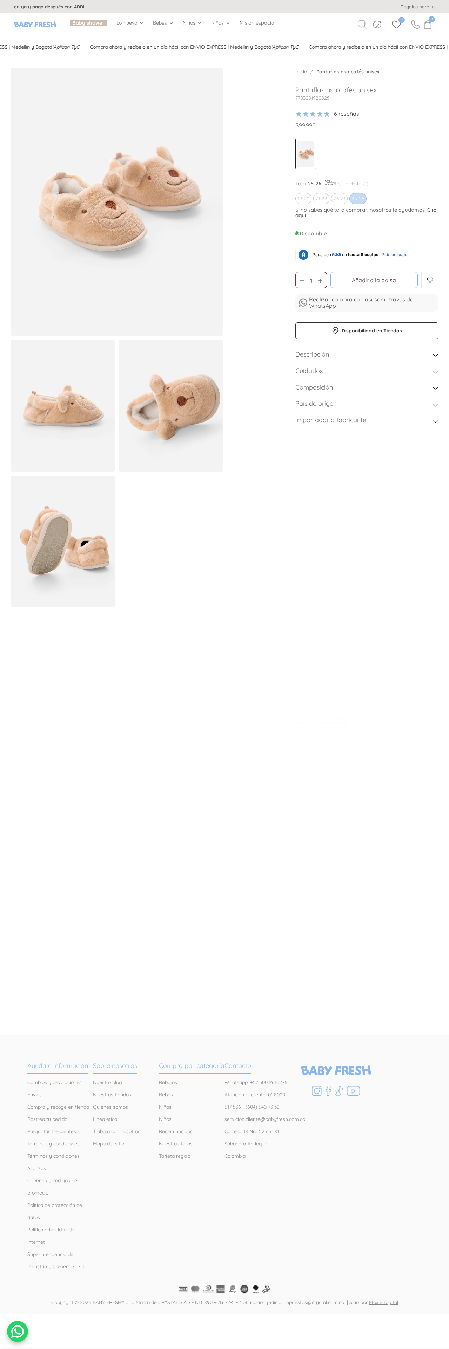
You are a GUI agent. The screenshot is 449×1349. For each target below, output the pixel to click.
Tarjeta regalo (174, 1156)
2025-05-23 (103, 825)
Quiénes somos (110, 1107)
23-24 (340, 199)
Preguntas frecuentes (51, 1131)
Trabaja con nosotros (116, 1131)
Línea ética (105, 1119)
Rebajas (168, 1082)
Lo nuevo (127, 23)
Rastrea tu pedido (47, 1119)
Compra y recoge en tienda (58, 1107)
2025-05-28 (103, 775)
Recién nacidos (176, 1131)
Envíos (34, 1094)
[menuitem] (88, 23)
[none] (129, 23)
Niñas (217, 23)
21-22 (322, 199)
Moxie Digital (383, 1302)
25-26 (357, 198)
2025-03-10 (102, 876)
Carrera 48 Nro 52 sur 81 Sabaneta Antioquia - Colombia (251, 1143)
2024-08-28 (103, 986)
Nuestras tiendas (112, 1094)
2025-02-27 (103, 927)
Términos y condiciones (53, 1144)
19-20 (304, 199)
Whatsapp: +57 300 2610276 (255, 1082)
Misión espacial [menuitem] (257, 23)
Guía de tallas (353, 183)
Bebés (160, 23)
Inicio (301, 71)
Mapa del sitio (108, 1144)
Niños (189, 23)
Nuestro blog (107, 1082)
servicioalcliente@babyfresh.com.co (264, 1119)
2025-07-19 (102, 724)
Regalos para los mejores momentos (225, 6)
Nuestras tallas (176, 1144)
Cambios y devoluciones (54, 1082)
